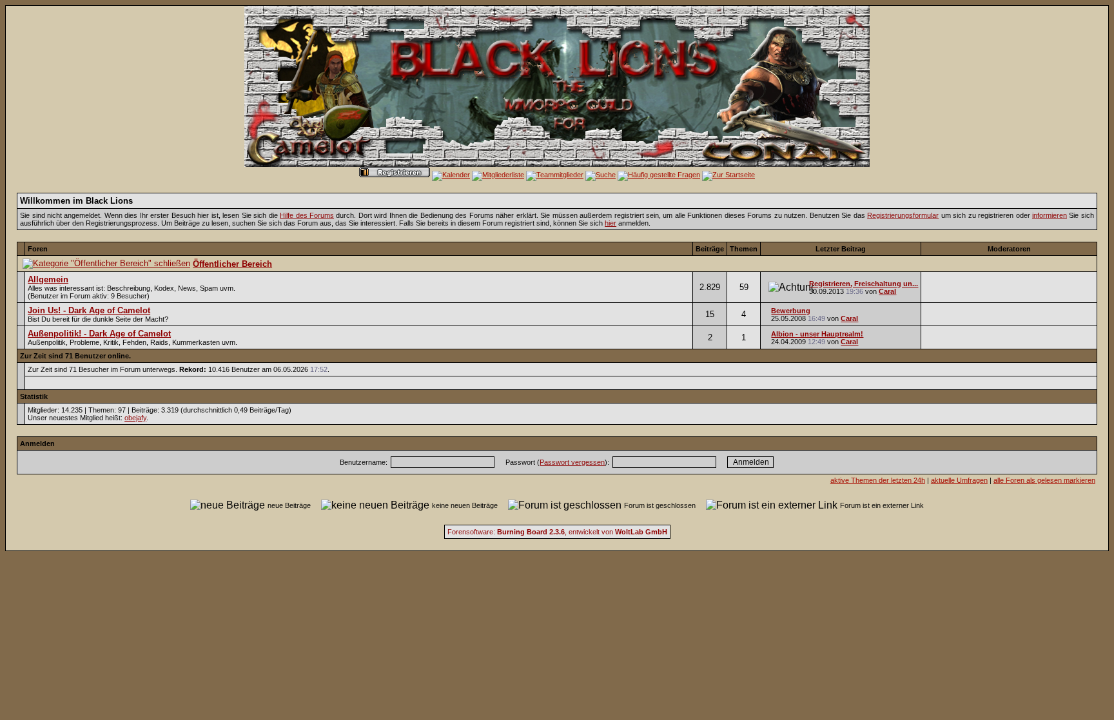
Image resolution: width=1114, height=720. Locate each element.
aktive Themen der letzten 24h (877, 480)
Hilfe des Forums (307, 215)
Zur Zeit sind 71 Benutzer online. (75, 356)
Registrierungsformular (903, 215)
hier (610, 223)
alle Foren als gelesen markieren (1044, 480)
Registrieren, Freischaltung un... (863, 283)
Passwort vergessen (572, 462)
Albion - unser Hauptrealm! (817, 334)
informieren (1049, 215)
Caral (887, 291)
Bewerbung (790, 311)
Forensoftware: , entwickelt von (557, 532)
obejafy (135, 418)
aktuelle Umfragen (959, 480)
